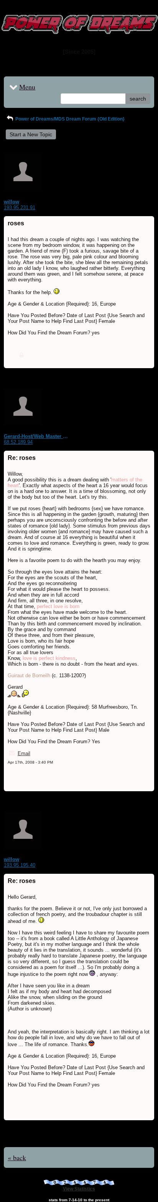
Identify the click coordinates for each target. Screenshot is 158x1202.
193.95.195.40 (19, 865)
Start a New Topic (31, 134)
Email (24, 753)
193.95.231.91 (19, 207)
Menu (27, 86)
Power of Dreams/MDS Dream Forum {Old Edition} (69, 119)
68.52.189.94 (18, 442)
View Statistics (79, 1189)
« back (17, 1157)
